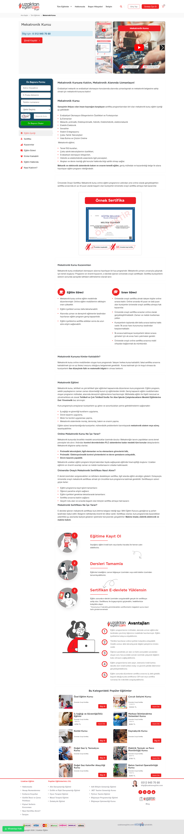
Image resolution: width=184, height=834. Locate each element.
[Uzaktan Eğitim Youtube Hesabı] (153, 792)
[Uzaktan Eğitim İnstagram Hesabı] (145, 792)
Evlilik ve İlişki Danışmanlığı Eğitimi (65, 790)
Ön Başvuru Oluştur (36, 123)
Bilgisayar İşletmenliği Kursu (103, 801)
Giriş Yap (133, 6)
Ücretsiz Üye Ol (150, 6)
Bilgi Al (102, 706)
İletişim (109, 6)
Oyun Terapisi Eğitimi (59, 794)
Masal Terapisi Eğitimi (59, 797)
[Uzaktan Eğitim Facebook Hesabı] (140, 792)
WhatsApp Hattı (15, 829)
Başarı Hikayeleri (95, 6)
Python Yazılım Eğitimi (100, 794)
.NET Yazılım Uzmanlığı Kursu (103, 790)
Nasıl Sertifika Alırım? (31, 811)
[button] (162, 47)
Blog (148, 804)
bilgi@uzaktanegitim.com (152, 785)
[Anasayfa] (30, 6)
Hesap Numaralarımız (31, 790)
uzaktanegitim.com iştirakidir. (135, 824)
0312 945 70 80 (150, 782)
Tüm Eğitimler (63, 6)
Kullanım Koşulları (30, 794)
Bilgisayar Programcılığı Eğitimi (104, 797)
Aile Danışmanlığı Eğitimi (60, 786)
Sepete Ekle (156, 707)
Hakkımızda (80, 6)
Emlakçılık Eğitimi (57, 801)
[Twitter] (149, 792)
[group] (139, 47)
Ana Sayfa (24, 15)
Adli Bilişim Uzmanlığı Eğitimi (103, 786)
